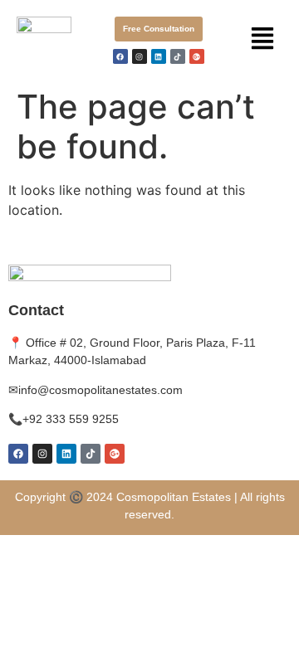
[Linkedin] (158, 56)
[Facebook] (120, 56)
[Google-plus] (196, 56)
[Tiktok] (177, 56)
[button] (262, 39)
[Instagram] (139, 56)
